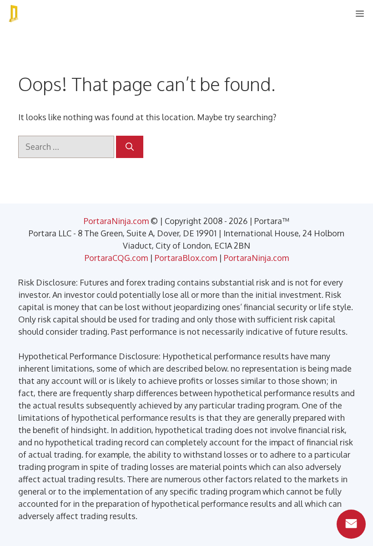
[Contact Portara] (351, 524)
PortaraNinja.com (116, 221)
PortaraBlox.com (186, 258)
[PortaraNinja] (14, 13)
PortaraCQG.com (116, 258)
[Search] (129, 147)
